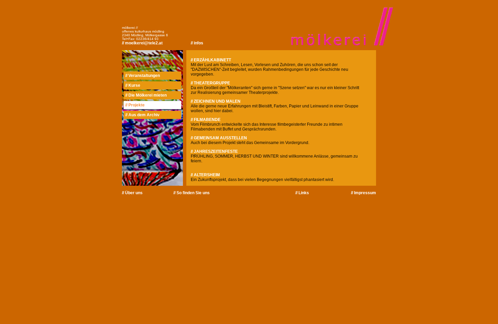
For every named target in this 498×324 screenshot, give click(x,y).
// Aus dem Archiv (142, 115)
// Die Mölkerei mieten (146, 95)
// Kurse (132, 85)
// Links (302, 192)
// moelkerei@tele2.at (142, 43)
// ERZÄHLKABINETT (211, 60)
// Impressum (363, 192)
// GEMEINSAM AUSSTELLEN (219, 138)
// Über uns (132, 192)
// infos (197, 43)
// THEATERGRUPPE (210, 83)
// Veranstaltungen (142, 75)
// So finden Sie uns (191, 192)
